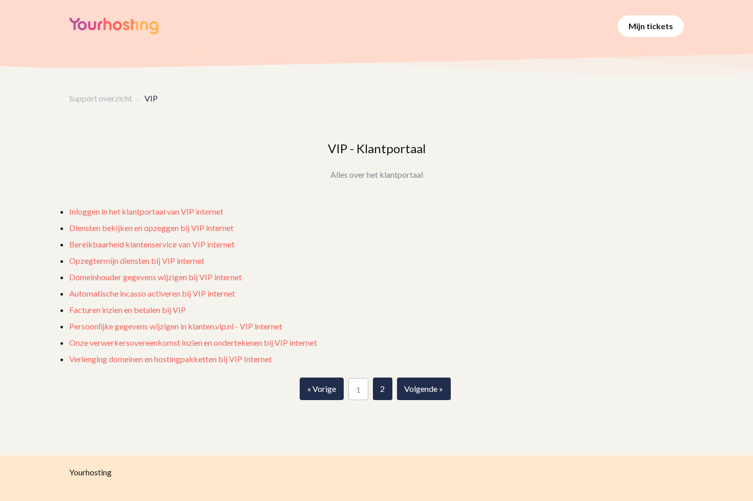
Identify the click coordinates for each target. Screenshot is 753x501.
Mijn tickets (651, 26)
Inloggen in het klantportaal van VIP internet (146, 211)
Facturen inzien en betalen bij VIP (127, 310)
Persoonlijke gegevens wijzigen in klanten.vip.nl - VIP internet (175, 326)
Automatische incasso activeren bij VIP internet (152, 293)
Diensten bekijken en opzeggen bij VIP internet (151, 228)
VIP (151, 98)
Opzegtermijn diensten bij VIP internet (136, 260)
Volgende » (423, 388)
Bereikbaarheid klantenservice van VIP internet (152, 244)
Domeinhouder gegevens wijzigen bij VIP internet (155, 277)
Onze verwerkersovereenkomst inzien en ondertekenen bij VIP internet (193, 342)
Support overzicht (100, 98)
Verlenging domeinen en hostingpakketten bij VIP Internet (170, 359)
